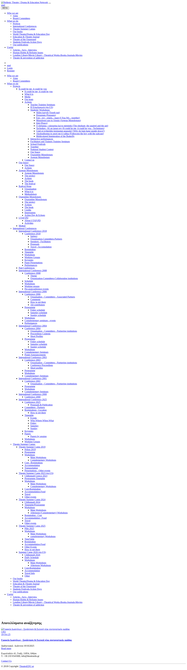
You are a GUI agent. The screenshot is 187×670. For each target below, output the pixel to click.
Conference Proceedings (41, 365)
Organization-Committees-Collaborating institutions (54, 278)
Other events (30, 497)
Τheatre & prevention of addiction (28, 605)
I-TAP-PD (23, 218)
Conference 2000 (32, 397)
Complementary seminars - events (40, 320)
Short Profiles (36, 336)
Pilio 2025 (29, 528)
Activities (29, 223)
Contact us (29, 160)
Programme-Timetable (35, 478)
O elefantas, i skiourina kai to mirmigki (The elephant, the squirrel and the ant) (72, 125)
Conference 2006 (32, 294)
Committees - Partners (35, 407)
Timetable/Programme (35, 505)
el (4, 5)
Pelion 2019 (30, 449)
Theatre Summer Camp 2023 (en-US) (36, 473)
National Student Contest (41, 149)
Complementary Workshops (43, 460)
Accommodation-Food (35, 491)
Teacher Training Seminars (42, 104)
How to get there (38, 302)
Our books (18, 578)
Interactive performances (41, 139)
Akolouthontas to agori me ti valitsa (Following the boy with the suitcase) (70, 133)
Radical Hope (25, 186)
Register (11, 70)
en (2, 5)
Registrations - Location (36, 410)
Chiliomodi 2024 (32, 502)
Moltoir (22, 226)
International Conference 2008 (33, 270)
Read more (6, 648)
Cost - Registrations (34, 462)
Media (27, 97)
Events (33, 418)
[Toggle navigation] (50, 3)
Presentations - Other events (37, 470)
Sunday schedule (38, 315)
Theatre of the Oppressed (24, 586)
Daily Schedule (32, 557)
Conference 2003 (32, 360)
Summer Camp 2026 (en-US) (32, 552)
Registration (30, 249)
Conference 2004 (32, 328)
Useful (10, 594)
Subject (33, 236)
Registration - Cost (33, 515)
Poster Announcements (35, 355)
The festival (30, 183)
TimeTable (29, 539)
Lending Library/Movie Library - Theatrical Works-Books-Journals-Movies (47, 602)
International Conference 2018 (33, 231)
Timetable (29, 252)
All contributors (37, 304)
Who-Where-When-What (42, 420)
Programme (30, 307)
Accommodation (32, 465)
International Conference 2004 (33, 326)
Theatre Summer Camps (24, 444)
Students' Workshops (40, 110)
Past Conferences (27, 268)
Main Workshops (38, 457)
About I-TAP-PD (33, 220)
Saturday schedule (38, 312)
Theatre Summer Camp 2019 (32, 447)
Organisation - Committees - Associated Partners (52, 297)
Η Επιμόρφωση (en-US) (41, 107)
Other (27, 576)
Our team (29, 99)
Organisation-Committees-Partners (46, 239)
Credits (28, 210)
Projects (16, 86)
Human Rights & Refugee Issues (28, 599)
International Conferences (25, 228)
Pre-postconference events (37, 289)
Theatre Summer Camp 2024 (32, 499)
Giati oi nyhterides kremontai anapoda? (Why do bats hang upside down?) (70, 131)
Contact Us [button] (6, 661)
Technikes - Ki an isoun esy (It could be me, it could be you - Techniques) (70, 128)
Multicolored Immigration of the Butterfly (55, 136)
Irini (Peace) (41, 123)
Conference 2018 (32, 233)
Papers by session (38, 436)
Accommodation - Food (36, 518)
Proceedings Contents (40, 333)
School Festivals (37, 144)
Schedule (29, 281)
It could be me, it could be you (33, 89)
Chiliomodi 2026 (32, 555)
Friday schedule (37, 310)
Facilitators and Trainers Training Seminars (50, 141)
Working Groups (32, 257)
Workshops (30, 254)
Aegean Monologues (40, 157)
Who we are (12, 75)
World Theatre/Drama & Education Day (31, 581)
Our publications (20, 591)
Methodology (31, 194)
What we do (12, 83)
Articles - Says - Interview (25, 597)
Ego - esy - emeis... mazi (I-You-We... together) (58, 118)
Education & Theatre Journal (26, 584)
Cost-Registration (33, 489)
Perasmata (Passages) (46, 115)
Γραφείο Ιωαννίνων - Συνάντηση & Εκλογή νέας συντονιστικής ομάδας (36, 640)
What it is (29, 94)
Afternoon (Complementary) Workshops (49, 512)
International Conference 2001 (33, 378)
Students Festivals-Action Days (27, 589)
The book (29, 181)
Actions (28, 102)
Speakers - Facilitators (40, 241)
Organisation (30, 189)
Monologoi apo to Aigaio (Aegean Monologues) (58, 120)
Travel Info (30, 573)
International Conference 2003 (33, 357)
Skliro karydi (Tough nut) (48, 112)
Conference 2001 (32, 381)
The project (30, 175)
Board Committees (21, 81)
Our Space (35, 152)
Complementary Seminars (36, 352)
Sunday (33, 428)
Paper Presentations (34, 262)
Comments (35, 299)
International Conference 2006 (33, 291)
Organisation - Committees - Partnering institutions (53, 331)
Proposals (34, 244)
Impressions (30, 212)
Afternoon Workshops (40, 565)
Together (34, 147)
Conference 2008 (32, 273)
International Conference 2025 (33, 399)
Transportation (31, 468)
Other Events (31, 547)
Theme (33, 276)
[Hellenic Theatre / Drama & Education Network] (24, 2)
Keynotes (29, 260)
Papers (28, 433)
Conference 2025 (32, 402)
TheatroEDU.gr (26, 666)
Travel (27, 494)
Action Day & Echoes (35, 215)
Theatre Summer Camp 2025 (32, 526)
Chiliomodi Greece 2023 (36, 476)
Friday (33, 423)
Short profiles (36, 368)
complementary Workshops (43, 536)
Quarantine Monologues (41, 154)
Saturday (34, 426)
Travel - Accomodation (41, 247)
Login (10, 68)
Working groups (32, 286)
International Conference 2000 (33, 394)
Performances (31, 265)
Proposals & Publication (41, 405)
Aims (15, 78)
